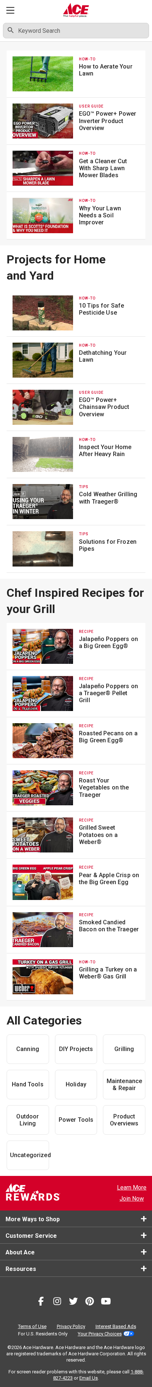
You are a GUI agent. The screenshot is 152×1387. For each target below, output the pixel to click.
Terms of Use (32, 1326)
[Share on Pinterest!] (89, 1302)
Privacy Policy (71, 1326)
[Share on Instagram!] (57, 1302)
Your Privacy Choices (100, 1334)
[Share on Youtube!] (105, 1302)
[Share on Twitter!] (73, 1302)
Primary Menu (10, 10)
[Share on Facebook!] (40, 1302)
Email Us (88, 1378)
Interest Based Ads (116, 1326)
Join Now (132, 1198)
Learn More (131, 1187)
